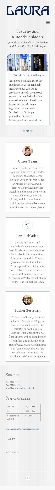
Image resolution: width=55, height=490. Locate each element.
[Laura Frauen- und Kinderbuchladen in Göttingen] (28, 8)
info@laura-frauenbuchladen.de (20, 388)
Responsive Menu (48, 22)
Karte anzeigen (12, 452)
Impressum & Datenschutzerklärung (22, 429)
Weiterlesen (35, 120)
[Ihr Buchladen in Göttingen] (27, 56)
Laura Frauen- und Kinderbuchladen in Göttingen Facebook (27, 478)
